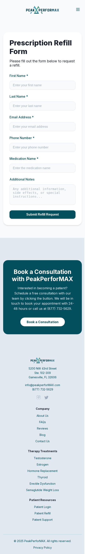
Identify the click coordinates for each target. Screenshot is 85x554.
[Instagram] (38, 398)
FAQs (42, 422)
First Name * (18, 76)
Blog (42, 434)
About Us (42, 415)
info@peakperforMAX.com (42, 385)
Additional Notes (21, 179)
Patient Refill (43, 513)
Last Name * (18, 96)
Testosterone (42, 458)
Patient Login (42, 507)
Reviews (42, 428)
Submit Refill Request (42, 214)
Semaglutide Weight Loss (42, 490)
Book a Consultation (43, 322)
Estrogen (42, 464)
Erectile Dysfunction (43, 483)
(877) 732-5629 (42, 389)
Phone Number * (21, 138)
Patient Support (42, 519)
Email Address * (21, 117)
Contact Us (42, 441)
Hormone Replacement (42, 471)
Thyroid (42, 477)
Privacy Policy (42, 547)
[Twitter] (46, 398)
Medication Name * (23, 159)
